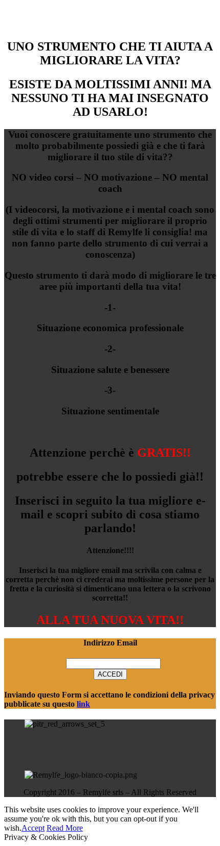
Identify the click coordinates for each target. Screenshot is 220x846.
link (83, 704)
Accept (33, 828)
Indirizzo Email (110, 642)
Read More (65, 828)
